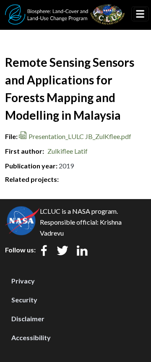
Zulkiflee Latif (67, 151)
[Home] (65, 10)
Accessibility (31, 337)
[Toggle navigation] (140, 13)
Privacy (23, 281)
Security (24, 300)
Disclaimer (27, 319)
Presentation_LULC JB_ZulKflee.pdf (80, 136)
